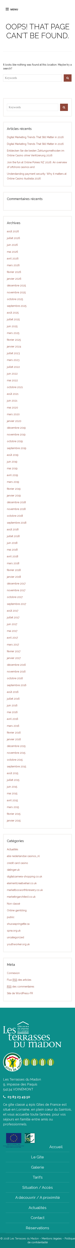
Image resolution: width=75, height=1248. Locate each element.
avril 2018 (12, 556)
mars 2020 (13, 414)
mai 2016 (12, 712)
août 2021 (12, 393)
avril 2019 (12, 475)
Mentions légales (52, 1238)
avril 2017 (12, 637)
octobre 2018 (15, 515)
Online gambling (17, 910)
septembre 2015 (16, 766)
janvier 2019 (14, 495)
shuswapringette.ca (18, 923)
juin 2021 (12, 400)
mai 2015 (12, 793)
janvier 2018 (14, 576)
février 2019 (14, 488)
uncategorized (15, 937)
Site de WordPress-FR (20, 993)
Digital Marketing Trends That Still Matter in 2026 (35, 137)
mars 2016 (13, 725)
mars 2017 (13, 644)
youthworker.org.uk (18, 944)
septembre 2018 (16, 522)
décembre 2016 (16, 664)
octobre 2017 (15, 597)
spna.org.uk (14, 930)
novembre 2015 (16, 752)
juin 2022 (12, 373)
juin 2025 (12, 326)
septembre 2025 (16, 305)
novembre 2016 (16, 671)
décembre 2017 (16, 583)
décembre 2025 (16, 285)
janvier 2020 (14, 421)
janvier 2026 (14, 278)
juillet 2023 (13, 353)
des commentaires (20, 986)
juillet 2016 (13, 698)
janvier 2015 (14, 820)
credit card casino (17, 863)
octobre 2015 (15, 759)
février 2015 (13, 813)
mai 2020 (12, 407)
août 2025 (13, 312)
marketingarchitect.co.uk (21, 896)
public (10, 917)
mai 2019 (12, 468)
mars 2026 (13, 265)
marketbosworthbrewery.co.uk (25, 890)
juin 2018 (12, 542)
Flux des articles (19, 979)
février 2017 (13, 651)
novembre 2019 (16, 434)
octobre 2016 (15, 678)
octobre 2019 (15, 441)
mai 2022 (12, 380)
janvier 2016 (14, 739)
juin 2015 (12, 786)
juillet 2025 (13, 319)
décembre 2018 (16, 502)
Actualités (12, 849)
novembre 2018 (16, 509)
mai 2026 (12, 251)
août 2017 (12, 610)
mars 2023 (13, 360)
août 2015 (12, 773)
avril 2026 (13, 258)
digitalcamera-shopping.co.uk (24, 876)
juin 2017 (12, 624)
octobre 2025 (15, 299)
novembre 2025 (16, 292)
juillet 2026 (13, 238)
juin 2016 (12, 705)
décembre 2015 (16, 746)
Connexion (13, 973)
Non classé (13, 903)
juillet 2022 (13, 366)
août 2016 (13, 691)
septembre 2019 (16, 448)
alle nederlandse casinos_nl (23, 856)
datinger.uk (13, 869)
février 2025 (14, 339)
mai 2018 (12, 549)
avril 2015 (12, 800)
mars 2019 (13, 481)
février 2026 (14, 272)
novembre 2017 (16, 590)
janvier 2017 (14, 658)
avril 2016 (12, 718)
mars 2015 (13, 807)
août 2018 (13, 529)
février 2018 (14, 570)
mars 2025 (13, 333)
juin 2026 (12, 244)
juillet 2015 (13, 779)
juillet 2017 (13, 617)
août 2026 (13, 231)
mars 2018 (13, 563)
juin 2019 (12, 461)
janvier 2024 (14, 346)
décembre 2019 (16, 427)
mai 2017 (12, 630)
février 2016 (14, 732)
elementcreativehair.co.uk (22, 883)
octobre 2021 (15, 387)
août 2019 (12, 454)
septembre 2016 (16, 685)
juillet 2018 (13, 536)
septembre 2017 (16, 604)
